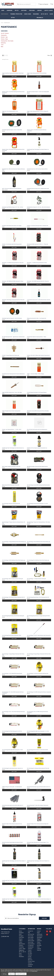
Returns (30, 958)
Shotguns (23, 10)
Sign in (41, 4)
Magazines (36, 14)
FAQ (29, 932)
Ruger (38, 932)
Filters (48, 55)
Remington (39, 937)
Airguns (39, 10)
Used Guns (32, 10)
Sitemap (30, 966)
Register (46, 4)
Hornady (39, 943)
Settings (5, 974)
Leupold (39, 948)
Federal (38, 931)
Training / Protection (16, 14)
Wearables (40, 17)
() (52, 4)
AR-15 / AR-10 (44, 14)
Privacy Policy (31, 961)
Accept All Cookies (20, 974)
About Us (30, 959)
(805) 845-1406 (5, 936)
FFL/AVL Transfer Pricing (30, 955)
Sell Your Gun (31, 934)
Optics (13, 17)
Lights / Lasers (48, 10)
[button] (3, 55)
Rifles (16, 10)
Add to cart (14, 76)
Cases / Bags (27, 14)
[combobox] (26, 4)
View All (39, 950)
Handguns (9, 10)
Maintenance (4, 14)
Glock (51, 14)
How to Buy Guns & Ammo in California (31, 944)
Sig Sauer (39, 945)
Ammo (2, 10)
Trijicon (38, 942)
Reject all (11, 974)
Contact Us (30, 931)
